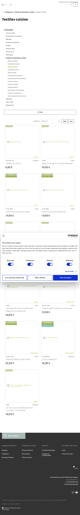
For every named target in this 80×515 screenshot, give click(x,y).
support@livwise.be (72, 479)
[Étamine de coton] (22, 141)
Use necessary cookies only (14, 277)
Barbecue (9, 99)
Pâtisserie (9, 55)
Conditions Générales (48, 450)
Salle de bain (10, 49)
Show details (69, 271)
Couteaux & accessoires (15, 75)
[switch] (30, 264)
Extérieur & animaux (12, 42)
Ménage (8, 39)
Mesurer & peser (13, 61)
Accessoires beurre (14, 64)
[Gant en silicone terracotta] (58, 190)
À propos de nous (27, 450)
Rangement (10, 105)
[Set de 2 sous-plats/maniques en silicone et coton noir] (22, 386)
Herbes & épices (13, 87)
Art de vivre (10, 52)
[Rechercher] (71, 5)
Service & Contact (67, 454)
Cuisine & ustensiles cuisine (24, 12)
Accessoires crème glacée (16, 90)
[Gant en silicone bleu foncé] (22, 190)
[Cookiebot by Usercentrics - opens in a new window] (69, 235)
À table (8, 45)
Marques (4, 450)
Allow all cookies (65, 277)
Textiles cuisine (41, 12)
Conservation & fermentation (17, 78)
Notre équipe (26, 454)
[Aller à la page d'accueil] (4, 4)
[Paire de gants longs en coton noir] (58, 286)
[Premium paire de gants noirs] (22, 337)
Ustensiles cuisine (13, 70)
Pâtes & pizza (12, 72)
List (71, 121)
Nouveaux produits (8, 457)
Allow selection (40, 277)
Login (63, 450)
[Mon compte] (75, 5)
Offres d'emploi (27, 457)
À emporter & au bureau (14, 36)
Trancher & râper (13, 84)
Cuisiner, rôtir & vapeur (15, 93)
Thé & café (9, 102)
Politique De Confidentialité (46, 454)
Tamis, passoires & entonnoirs (17, 96)
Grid (64, 121)
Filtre (41, 112)
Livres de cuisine (13, 81)
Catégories (9, 12)
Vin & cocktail (10, 33)
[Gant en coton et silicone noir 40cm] (58, 141)
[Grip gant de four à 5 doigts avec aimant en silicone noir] (22, 286)
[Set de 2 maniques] (58, 337)
